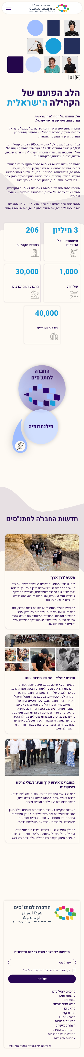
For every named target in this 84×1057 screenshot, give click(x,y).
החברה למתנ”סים (32, 907)
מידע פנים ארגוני (64, 1004)
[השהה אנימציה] (71, 77)
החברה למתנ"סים (42, 373)
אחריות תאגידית (64, 1038)
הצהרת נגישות (65, 1025)
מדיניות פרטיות (65, 1021)
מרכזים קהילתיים (63, 991)
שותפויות (69, 1000)
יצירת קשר (68, 1013)
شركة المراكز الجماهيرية (42, 9)
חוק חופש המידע (64, 1030)
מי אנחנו (69, 1008)
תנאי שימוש (67, 1017)
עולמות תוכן (67, 996)
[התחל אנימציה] (77, 77)
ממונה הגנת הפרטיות (61, 1034)
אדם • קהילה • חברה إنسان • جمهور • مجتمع (42, 11)
